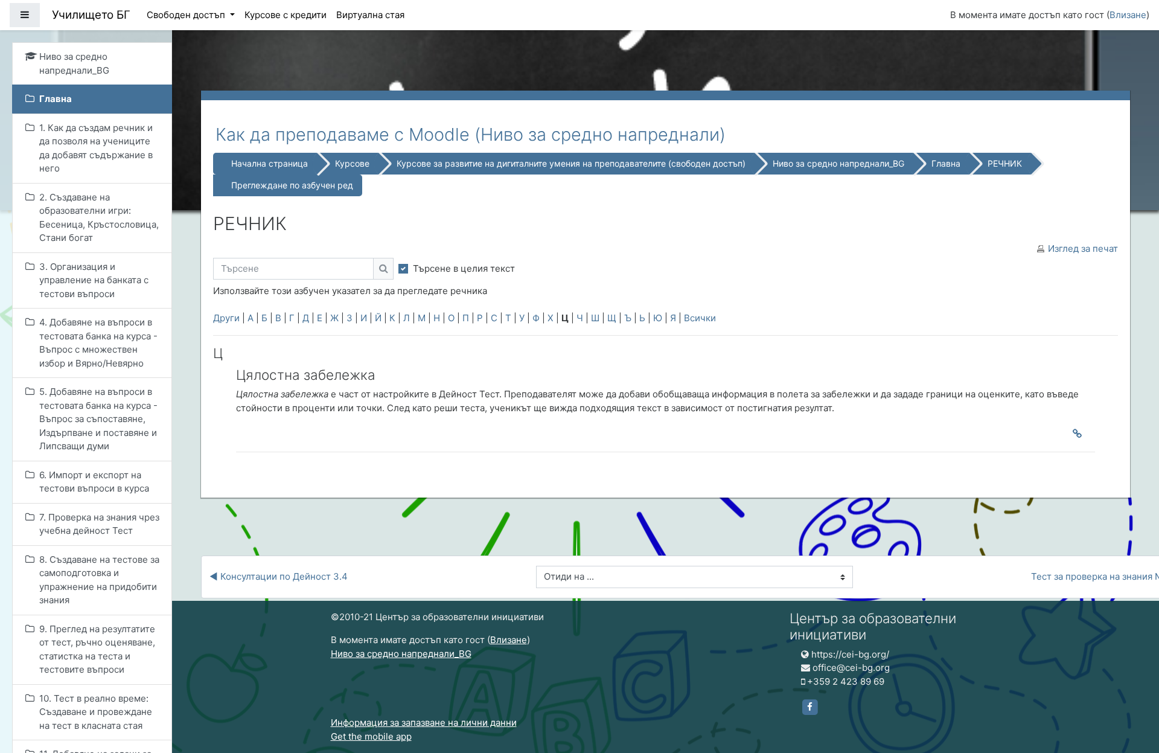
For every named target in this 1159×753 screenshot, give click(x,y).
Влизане (1128, 15)
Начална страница (269, 163)
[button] (1132, 694)
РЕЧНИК (1005, 163)
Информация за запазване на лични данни (424, 722)
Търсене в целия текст (464, 268)
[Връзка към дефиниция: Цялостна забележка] (1080, 434)
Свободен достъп (187, 15)
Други (226, 318)
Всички (700, 318)
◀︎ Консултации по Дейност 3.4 (278, 576)
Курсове (352, 163)
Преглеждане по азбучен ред (292, 185)
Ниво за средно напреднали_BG (838, 163)
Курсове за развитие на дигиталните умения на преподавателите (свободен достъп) (571, 163)
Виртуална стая (370, 15)
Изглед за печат (1083, 248)
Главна (945, 163)
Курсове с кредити (285, 15)
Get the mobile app (371, 736)
